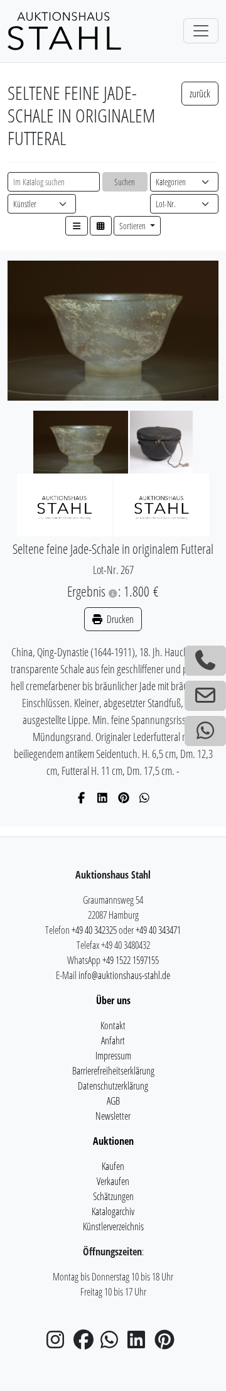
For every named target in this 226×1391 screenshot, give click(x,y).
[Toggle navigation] (200, 30)
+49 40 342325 (94, 930)
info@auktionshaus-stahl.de (124, 975)
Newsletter (113, 1116)
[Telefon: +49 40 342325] (205, 661)
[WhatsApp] (144, 797)
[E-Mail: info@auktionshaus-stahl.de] (205, 696)
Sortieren (133, 226)
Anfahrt (113, 1040)
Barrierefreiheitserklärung (113, 1071)
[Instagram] (59, 1343)
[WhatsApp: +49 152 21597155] (205, 731)
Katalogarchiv (113, 1211)
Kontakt (113, 1025)
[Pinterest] (124, 797)
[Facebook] (82, 797)
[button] (76, 225)
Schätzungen (113, 1196)
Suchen (124, 182)
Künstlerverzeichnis (113, 1226)
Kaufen (113, 1166)
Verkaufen (113, 1181)
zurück (200, 93)
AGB (113, 1101)
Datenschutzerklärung (113, 1086)
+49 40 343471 (158, 930)
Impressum (113, 1056)
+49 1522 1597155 (130, 960)
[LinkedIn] (102, 797)
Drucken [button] (119, 619)
